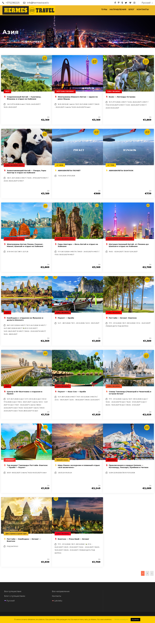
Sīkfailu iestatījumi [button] (121, 619)
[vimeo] (130, 2)
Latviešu (58, 601)
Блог (131, 9)
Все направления (60, 591)
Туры (104, 9)
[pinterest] (118, 2)
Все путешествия (12, 591)
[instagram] (134, 2)
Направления (118, 9)
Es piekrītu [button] (135, 619)
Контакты (143, 9)
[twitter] (126, 2)
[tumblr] (122, 2)
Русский (11, 601)
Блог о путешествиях (14, 596)
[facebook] (115, 2)
